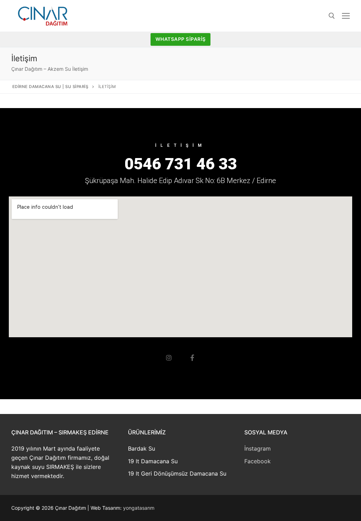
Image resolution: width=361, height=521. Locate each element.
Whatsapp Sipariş (180, 39)
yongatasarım (138, 508)
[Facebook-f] (192, 357)
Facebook (257, 461)
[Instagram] (169, 357)
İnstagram (257, 448)
